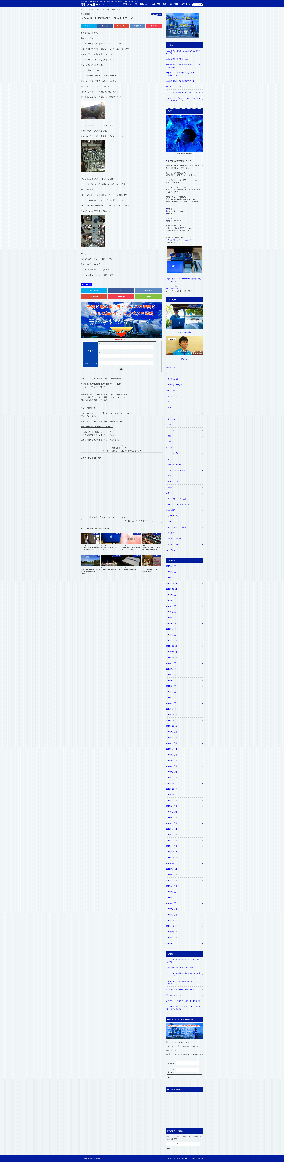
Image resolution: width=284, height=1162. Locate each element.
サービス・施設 (173, 453)
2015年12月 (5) (171, 646)
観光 (169, 476)
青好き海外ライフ (93, 4)
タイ (169, 413)
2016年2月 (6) (171, 635)
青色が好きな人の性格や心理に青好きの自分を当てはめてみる (183, 66)
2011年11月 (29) (172, 926)
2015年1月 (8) (171, 709)
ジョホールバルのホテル (176, 470)
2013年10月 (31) (172, 795)
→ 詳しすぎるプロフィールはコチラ (178, 240)
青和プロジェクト (96, 1158)
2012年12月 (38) (172, 852)
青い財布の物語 (173, 379)
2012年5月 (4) (171, 892)
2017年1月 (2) (171, 577)
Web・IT (171, 521)
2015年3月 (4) (171, 697)
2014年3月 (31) (171, 766)
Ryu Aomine (121, 445)
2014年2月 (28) (171, 772)
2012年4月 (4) (171, 897)
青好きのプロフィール (174, 87)
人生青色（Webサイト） (176, 385)
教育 (164, 4)
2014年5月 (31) (171, 755)
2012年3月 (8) (171, 903)
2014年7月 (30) (171, 743)
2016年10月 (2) (171, 589)
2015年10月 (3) (171, 657)
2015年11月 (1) (171, 652)
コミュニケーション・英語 (177, 499)
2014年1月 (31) (171, 777)
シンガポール (87, 284)
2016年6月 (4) (171, 612)
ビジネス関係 (173, 4)
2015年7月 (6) (171, 675)
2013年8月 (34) (171, 806)
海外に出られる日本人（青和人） (179, 504)
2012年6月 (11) (171, 886)
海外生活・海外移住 (175, 464)
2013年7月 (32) (171, 812)
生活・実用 (156, 4)
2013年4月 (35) (171, 829)
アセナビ (184, 359)
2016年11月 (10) (172, 583)
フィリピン (172, 419)
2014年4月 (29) (171, 760)
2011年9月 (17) (171, 937)
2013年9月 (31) (171, 800)
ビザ (169, 459)
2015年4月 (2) (171, 692)
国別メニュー (144, 4)
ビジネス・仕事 (173, 516)
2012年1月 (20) (171, 915)
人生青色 (84, 1158)
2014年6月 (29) (171, 749)
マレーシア (172, 402)
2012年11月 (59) (172, 857)
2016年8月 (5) (171, 600)
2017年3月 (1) (171, 566)
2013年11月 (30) (172, 789)
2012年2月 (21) (171, 909)
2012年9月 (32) (171, 869)
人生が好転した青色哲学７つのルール (179, 59)
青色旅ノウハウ (173, 487)
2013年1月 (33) (171, 846)
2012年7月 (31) (171, 880)
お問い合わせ (185, 4)
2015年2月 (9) (171, 703)
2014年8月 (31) (171, 737)
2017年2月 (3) (171, 572)
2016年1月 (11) (171, 640)
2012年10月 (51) (172, 863)
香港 (169, 436)
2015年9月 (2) (171, 663)
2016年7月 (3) (171, 606)
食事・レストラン (174, 482)
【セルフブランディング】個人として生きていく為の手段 (183, 52)
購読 (168, 1149)
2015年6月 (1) (171, 680)
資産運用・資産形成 (175, 538)
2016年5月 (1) (171, 617)
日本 (169, 442)
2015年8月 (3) (171, 669)
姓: (100, 343)
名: (100, 352)
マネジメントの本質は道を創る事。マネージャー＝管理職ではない (183, 74)
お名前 (171, 1064)
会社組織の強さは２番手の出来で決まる (180, 81)
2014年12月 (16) (172, 715)
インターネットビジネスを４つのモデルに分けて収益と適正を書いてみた (183, 99)
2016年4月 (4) (171, 623)
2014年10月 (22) (172, 726)
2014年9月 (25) (171, 732)
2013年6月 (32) (171, 817)
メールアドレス (90, 364)
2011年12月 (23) (172, 920)
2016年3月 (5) (171, 629)
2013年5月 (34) (171, 823)
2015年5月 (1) (171, 686)
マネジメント (172, 533)
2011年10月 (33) (172, 932)
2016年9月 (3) (171, 595)
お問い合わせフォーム (173, 288)
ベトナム (171, 430)
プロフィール (127, 4)
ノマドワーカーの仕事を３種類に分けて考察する (183, 92)
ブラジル (171, 425)
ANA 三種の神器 (184, 332)
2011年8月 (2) (171, 943)
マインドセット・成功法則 (177, 527)
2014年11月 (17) (172, 720)
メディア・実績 (173, 544)
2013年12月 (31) (172, 783)
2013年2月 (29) (171, 840)
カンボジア (172, 407)
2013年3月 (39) (171, 835)
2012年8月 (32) (171, 875)
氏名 (90, 351)
